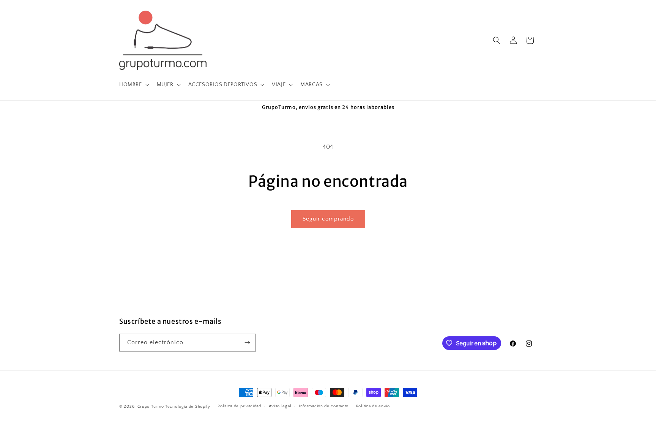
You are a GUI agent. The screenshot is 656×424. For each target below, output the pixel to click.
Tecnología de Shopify (187, 406)
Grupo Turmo (150, 406)
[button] (133, 85)
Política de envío (373, 406)
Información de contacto (323, 406)
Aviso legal (280, 406)
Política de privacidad (239, 406)
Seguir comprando (328, 219)
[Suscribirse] (247, 342)
